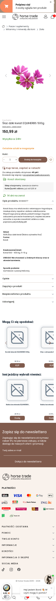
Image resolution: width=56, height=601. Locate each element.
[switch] (6, 596)
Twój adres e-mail (11, 450)
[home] (3, 26)
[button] (14, 597)
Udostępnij (8, 301)
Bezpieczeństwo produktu (16, 293)
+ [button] (16, 159)
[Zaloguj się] (45, 17)
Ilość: (5, 154)
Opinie (5, 278)
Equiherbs (6, 120)
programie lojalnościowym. (36, 175)
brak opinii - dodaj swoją (11, 127)
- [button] (4, 159)
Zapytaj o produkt (12, 286)
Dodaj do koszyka (32, 159)
